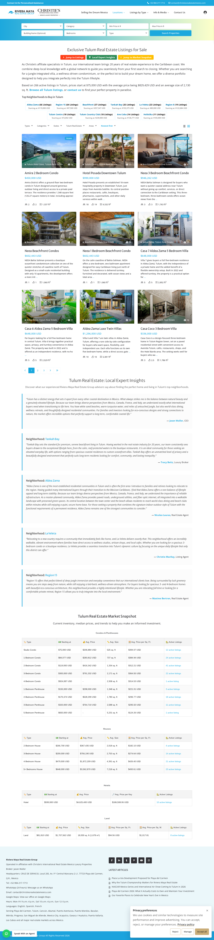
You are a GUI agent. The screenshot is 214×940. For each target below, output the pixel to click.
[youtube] (141, 860)
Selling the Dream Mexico (94, 12)
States (56, 125)
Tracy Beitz (167, 462)
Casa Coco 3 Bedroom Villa (159, 328)
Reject (175, 931)
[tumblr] (127, 860)
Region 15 (51, 575)
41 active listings (173, 665)
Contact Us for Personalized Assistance (25, 3)
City (25, 26)
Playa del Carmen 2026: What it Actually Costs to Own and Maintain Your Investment (153, 891)
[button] (19, 934)
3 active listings (173, 689)
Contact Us (179, 12)
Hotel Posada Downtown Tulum (104, 173)
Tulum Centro (91, 164)
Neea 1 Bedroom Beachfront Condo (107, 251)
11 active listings (173, 705)
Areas (91, 125)
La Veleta (50, 533)
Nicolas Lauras (162, 515)
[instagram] (149, 860)
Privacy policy (185, 924)
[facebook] (112, 860)
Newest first (107, 125)
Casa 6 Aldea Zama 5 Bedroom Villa (49, 328)
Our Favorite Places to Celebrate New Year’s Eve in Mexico (140, 895)
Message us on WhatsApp (40, 887)
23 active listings (173, 769)
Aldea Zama (148, 242)
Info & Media (160, 12)
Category (70, 26)
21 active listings (173, 761)
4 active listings (173, 746)
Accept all (202, 931)
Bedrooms (71, 33)
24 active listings (173, 658)
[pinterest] (134, 860)
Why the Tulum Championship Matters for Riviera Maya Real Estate (144, 882)
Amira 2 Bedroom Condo (41, 173)
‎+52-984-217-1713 (157, 3)
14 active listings (173, 753)
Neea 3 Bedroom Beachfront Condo (165, 173)
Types (27, 125)
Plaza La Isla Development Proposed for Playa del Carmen (140, 878)
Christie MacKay (166, 556)
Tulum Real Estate (74, 125)
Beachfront (148, 164)
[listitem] (39, 106)
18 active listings (173, 697)
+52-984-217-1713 (19, 883)
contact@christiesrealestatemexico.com (188, 3)
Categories (41, 125)
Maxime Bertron (161, 598)
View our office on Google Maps (35, 896)
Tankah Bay (52, 439)
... (25, 199)
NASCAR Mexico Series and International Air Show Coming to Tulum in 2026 (149, 886)
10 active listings (164, 802)
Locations (118, 12)
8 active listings (177, 835)
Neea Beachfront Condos (42, 251)
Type (111, 33)
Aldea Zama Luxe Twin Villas (102, 328)
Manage (188, 931)
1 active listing (172, 681)
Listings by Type (138, 12)
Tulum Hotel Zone (35, 164)
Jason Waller (176, 420)
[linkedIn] (119, 860)
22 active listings (173, 673)
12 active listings (173, 650)
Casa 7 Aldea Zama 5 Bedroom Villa (164, 251)
